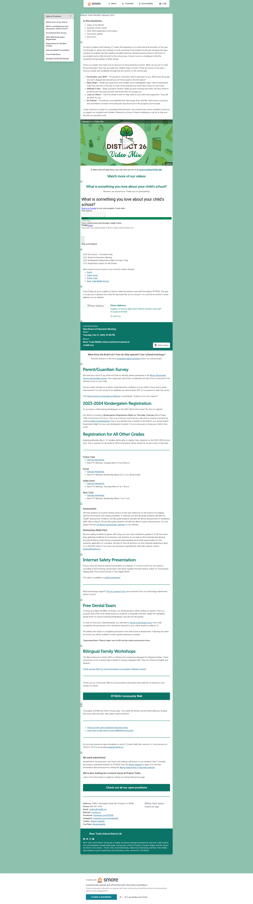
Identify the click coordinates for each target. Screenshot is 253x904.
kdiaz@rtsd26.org (115, 747)
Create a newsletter (101, 897)
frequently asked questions (129, 358)
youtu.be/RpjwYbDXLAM (150, 170)
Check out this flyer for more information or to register (107, 669)
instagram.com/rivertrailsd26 (105, 818)
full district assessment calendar (110, 524)
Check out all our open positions (126, 787)
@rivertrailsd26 (99, 824)
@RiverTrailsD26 (98, 821)
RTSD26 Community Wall (126, 696)
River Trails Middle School (98, 281)
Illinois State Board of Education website (137, 767)
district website (135, 764)
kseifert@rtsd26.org (91, 549)
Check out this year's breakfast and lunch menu (107, 727)
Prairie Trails (92, 278)
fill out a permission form (141, 623)
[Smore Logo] (94, 4)
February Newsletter (95, 460)
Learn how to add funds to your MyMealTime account (110, 730)
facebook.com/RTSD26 (103, 815)
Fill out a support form (116, 591)
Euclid (89, 272)
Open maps (161, 345)
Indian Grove (92, 275)
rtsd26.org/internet (112, 577)
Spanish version (138, 669)
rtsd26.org (96, 812)
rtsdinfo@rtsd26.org (98, 809)
